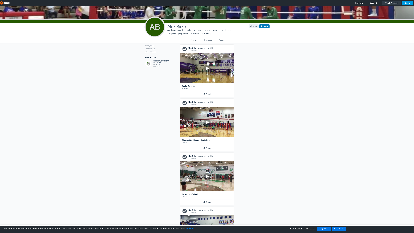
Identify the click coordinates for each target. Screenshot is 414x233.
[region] (207, 229)
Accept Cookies (339, 229)
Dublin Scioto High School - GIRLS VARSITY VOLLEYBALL (193, 30)
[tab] (194, 40)
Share (255, 26)
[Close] (410, 229)
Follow (265, 26)
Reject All (324, 229)
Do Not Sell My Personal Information (302, 229)
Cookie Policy (189, 228)
